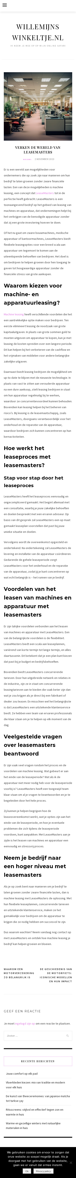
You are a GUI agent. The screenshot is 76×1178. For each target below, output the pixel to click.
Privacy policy (43, 1171)
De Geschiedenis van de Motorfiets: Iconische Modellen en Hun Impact (56, 975)
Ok (26, 1171)
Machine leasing (14, 314)
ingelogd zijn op (25, 1023)
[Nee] (71, 1163)
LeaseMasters (45, 193)
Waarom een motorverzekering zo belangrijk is (19, 973)
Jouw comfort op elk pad (22, 1073)
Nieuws (27, 159)
